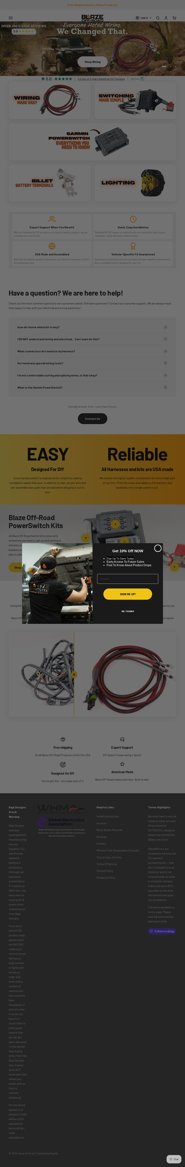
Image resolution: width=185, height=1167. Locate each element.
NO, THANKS (128, 611)
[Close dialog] (158, 548)
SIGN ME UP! (128, 594)
